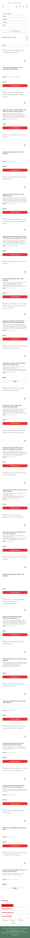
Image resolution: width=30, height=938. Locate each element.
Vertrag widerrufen (7, 905)
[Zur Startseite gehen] (15, 3)
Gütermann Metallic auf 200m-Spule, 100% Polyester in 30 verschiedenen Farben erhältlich (13, 321)
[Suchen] (17, 6)
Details (15, 381)
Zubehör (5, 19)
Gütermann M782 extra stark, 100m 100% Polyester (13, 195)
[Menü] (3, 6)
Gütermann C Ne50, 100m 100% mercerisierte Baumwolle (12, 406)
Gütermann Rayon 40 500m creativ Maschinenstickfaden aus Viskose (13, 448)
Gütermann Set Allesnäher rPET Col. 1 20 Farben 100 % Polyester (15, 870)
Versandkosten (14, 930)
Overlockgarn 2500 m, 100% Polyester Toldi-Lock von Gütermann (14, 363)
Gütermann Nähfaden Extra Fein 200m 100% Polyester (14, 701)
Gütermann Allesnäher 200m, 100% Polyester (13, 279)
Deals (4, 25)
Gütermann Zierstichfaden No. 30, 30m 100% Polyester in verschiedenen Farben (15, 237)
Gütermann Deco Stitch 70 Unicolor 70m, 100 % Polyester (15, 490)
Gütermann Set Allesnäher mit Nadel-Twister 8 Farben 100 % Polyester (14, 786)
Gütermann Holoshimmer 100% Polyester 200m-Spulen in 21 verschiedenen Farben (12, 617)
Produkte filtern (16, 31)
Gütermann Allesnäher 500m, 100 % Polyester (13, 152)
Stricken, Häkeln (7, 13)
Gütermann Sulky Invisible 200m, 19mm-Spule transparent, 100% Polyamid (15, 110)
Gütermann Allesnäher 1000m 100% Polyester (13, 575)
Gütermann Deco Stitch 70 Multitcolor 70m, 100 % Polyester (14, 532)
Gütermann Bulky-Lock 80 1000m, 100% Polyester (14, 659)
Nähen (4, 16)
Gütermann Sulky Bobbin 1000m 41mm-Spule (14, 828)
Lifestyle (5, 22)
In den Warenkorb (15, 85)
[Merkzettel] (20, 6)
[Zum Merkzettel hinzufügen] (25, 60)
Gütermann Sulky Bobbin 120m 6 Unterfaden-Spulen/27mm (12, 68)
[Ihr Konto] (23, 6)
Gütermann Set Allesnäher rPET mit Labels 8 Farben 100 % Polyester (13, 744)
